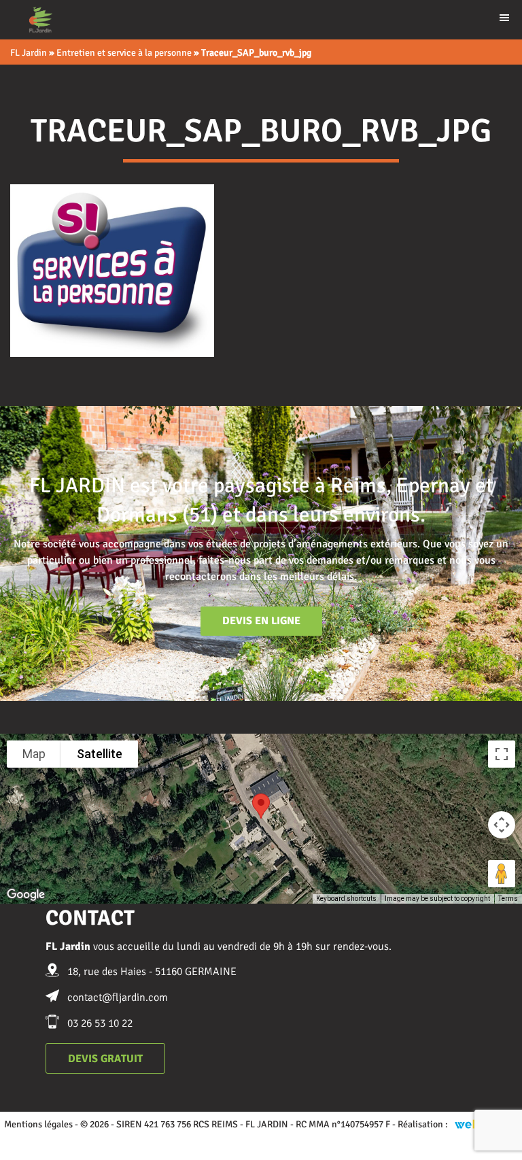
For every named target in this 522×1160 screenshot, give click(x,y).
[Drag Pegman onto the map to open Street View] (501, 873)
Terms (508, 898)
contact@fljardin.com (117, 997)
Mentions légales (38, 1124)
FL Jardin (28, 52)
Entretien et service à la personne (124, 52)
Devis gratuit (105, 1058)
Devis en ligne (261, 621)
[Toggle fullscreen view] (501, 754)
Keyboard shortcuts (346, 898)
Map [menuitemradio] (34, 754)
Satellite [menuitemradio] (99, 754)
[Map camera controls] (501, 824)
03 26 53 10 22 (100, 1023)
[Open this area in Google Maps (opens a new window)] (25, 895)
